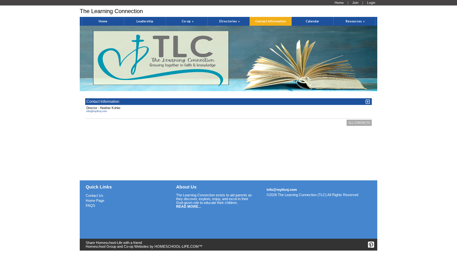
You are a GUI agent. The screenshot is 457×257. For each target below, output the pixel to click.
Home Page (95, 201)
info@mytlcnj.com (96, 111)
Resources (355, 21)
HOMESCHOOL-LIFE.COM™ (178, 246)
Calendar (312, 21)
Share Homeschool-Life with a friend (114, 243)
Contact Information (270, 21)
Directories (229, 21)
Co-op (188, 21)
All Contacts (359, 122)
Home (103, 21)
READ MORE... (188, 206)
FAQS (90, 206)
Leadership (144, 21)
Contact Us (94, 196)
